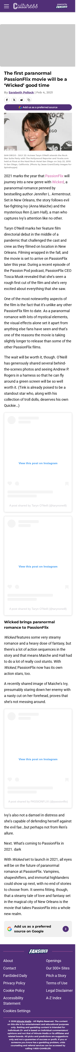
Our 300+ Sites (58, 968)
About (8, 961)
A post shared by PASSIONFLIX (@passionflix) (38, 801)
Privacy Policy (14, 983)
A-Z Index (53, 998)
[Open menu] (6, 6)
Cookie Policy (14, 990)
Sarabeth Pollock (21, 92)
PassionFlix (54, 176)
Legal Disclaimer (59, 990)
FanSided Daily (15, 975)
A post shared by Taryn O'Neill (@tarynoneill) (38, 505)
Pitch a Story (56, 975)
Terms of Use (56, 983)
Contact (9, 968)
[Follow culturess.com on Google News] (66, 929)
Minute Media (24, 1021)
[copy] (29, 100)
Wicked (58, 182)
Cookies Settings (16, 1011)
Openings (53, 961)
